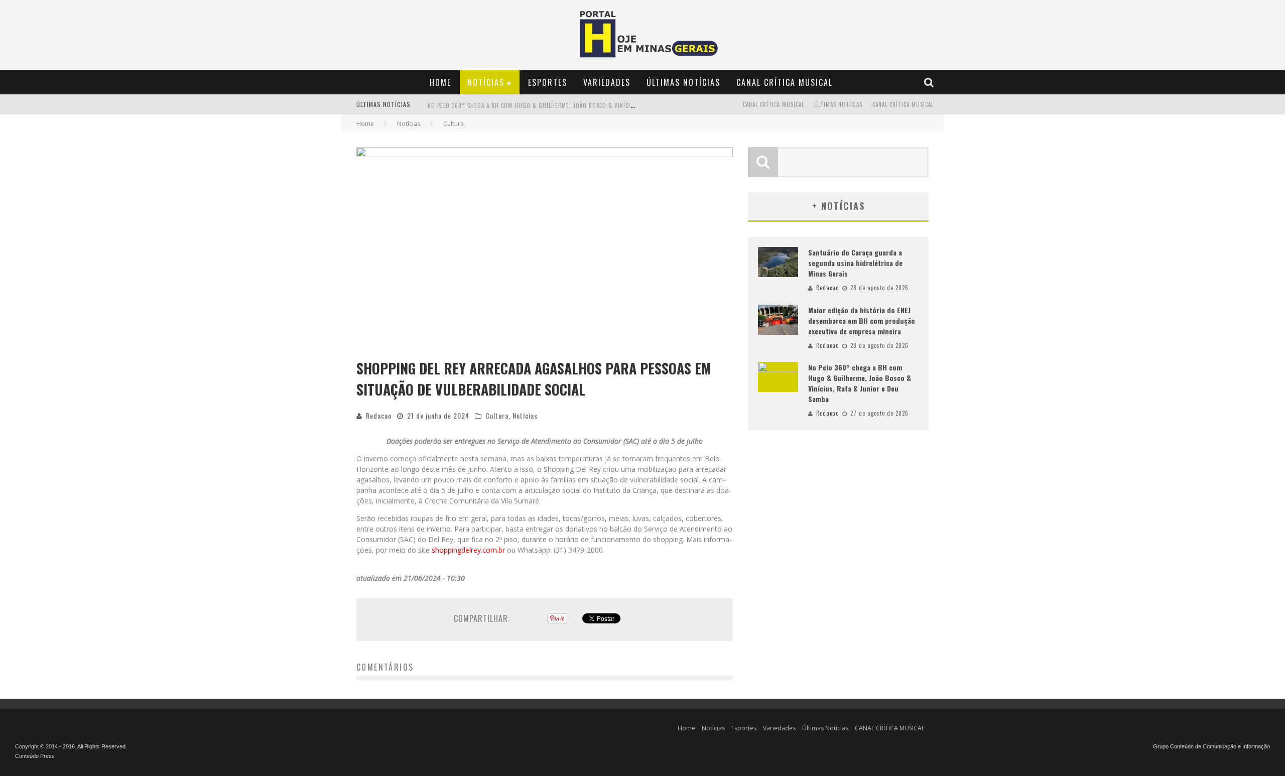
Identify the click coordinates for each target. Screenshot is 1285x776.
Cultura (496, 415)
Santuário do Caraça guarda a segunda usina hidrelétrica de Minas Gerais (855, 263)
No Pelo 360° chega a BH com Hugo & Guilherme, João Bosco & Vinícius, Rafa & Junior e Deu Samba (859, 383)
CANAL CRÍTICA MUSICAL (784, 82)
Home (440, 82)
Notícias (485, 82)
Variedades (606, 82)
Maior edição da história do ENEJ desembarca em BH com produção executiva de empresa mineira (861, 320)
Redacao (379, 415)
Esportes (547, 82)
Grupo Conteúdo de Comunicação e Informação (1211, 746)
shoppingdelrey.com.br (468, 550)
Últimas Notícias (683, 82)
